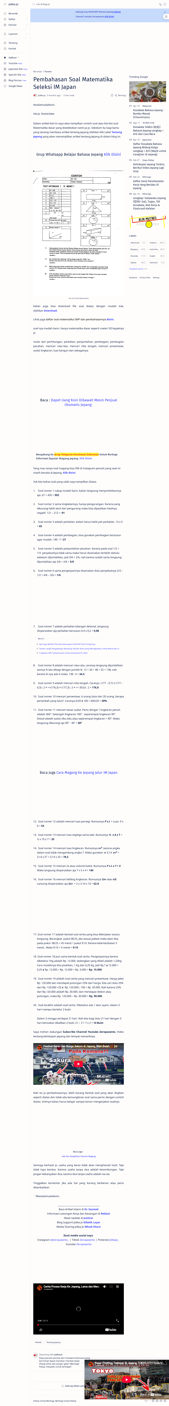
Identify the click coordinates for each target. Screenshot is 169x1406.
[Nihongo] (146, 177)
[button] (153, 1401)
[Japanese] (146, 140)
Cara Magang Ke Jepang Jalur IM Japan (87, 772)
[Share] (120, 95)
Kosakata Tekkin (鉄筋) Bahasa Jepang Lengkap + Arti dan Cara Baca (148, 130)
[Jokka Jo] (42, 95)
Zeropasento (87, 1240)
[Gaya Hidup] (148, 160)
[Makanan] (147, 106)
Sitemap (156, 277)
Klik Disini (109, 16)
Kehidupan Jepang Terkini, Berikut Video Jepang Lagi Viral (149, 168)
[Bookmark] (165, 4)
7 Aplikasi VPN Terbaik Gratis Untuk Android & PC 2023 (63, 653)
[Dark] (160, 4)
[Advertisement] (99, 46)
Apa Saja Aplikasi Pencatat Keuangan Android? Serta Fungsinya (67, 644)
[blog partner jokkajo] (147, 227)
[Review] (38, 1342)
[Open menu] (5, 4)
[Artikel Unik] (148, 123)
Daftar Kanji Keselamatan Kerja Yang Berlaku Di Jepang (148, 185)
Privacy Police (145, 277)
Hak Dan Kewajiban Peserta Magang (79, 1156)
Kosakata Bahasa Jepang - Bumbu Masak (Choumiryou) (148, 114)
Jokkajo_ (114, 1240)
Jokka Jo (14, 4)
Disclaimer (133, 277)
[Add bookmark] (112, 95)
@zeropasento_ (60, 1240)
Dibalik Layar (91, 1222)
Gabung (117, 12)
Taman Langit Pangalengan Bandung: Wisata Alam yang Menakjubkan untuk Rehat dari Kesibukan (83, 648)
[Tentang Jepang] (53, 1342)
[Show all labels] (138, 269)
